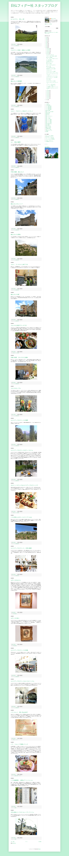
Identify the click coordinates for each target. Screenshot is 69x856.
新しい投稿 (12, 841)
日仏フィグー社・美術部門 (49, 135)
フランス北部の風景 (48, 109)
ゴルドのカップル (16, 388)
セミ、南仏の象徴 (15, 142)
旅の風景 (47, 131)
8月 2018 (47, 53)
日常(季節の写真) (48, 128)
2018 (46, 47)
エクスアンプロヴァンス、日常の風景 (21, 548)
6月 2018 (47, 91)
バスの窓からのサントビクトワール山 (21, 517)
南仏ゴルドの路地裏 (16, 81)
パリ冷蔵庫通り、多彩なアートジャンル (22, 780)
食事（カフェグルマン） (49, 116)
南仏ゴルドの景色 (15, 234)
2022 (46, 42)
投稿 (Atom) (14, 843)
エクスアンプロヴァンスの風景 (19, 420)
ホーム (26, 841)
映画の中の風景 (48, 110)
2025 (46, 38)
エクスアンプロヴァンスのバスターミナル (22, 681)
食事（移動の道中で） (49, 123)
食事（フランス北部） (49, 122)
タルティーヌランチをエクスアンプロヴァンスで (24, 485)
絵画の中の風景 (48, 112)
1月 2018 (47, 98)
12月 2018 (48, 48)
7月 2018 (47, 90)
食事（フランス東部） (49, 120)
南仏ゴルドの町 (15, 294)
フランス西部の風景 (48, 106)
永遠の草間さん (47, 147)
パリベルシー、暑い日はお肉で (19, 712)
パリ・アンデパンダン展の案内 (50, 139)
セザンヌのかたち (16, 580)
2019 (46, 46)
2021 (46, 43)
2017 (46, 99)
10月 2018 (48, 51)
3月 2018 (47, 95)
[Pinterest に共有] (21, 44)
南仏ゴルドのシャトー (17, 204)
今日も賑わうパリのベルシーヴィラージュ (22, 812)
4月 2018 (47, 94)
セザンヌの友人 (15, 618)
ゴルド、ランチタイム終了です (19, 264)
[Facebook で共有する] (20, 44)
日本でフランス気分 (48, 129)
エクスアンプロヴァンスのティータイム (22, 450)
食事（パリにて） (15, 739)
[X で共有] (19, 44)
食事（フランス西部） (49, 119)
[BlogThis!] (18, 44)
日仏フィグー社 (53, 18)
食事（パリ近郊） (48, 118)
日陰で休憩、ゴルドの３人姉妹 (19, 357)
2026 (46, 37)
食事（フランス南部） (16, 512)
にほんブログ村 (47, 33)
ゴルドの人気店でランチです (19, 325)
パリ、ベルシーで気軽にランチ (19, 744)
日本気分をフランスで (49, 130)
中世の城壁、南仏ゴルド (17, 172)
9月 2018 (47, 52)
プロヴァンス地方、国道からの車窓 (20, 50)
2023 (46, 41)
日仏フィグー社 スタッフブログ (34, 5)
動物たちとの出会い (48, 127)
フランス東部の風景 (48, 107)
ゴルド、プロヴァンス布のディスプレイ (22, 111)
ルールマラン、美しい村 (17, 19)
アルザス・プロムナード (49, 140)
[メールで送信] (17, 44)
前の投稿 (40, 841)
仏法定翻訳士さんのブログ (49, 141)
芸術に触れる (15, 613)
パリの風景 (14, 775)
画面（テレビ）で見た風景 (49, 111)
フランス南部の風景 (16, 45)
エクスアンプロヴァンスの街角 (19, 650)
